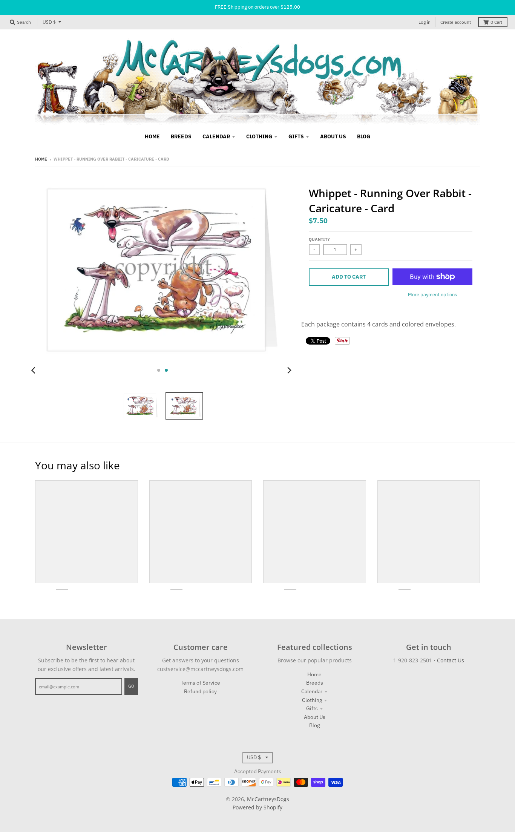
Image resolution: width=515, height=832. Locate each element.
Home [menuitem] (152, 136)
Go (131, 686)
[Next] (289, 370)
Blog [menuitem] (363, 136)
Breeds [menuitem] (181, 136)
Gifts (312, 708)
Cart (496, 22)
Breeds (314, 682)
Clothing (312, 700)
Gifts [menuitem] (296, 136)
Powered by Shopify (257, 807)
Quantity (319, 239)
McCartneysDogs (268, 799)
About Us (314, 717)
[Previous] (34, 370)
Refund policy (200, 691)
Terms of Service (200, 682)
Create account (455, 22)
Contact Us (450, 660)
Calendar (311, 691)
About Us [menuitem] (333, 136)
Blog (314, 725)
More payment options (432, 294)
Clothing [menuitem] (259, 136)
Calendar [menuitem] (216, 136)
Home (41, 159)
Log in (424, 22)
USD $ (49, 22)
